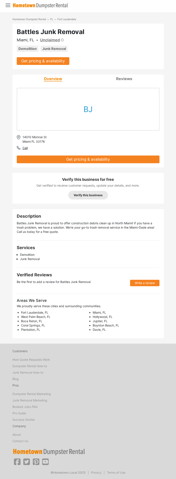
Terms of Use (116, 472)
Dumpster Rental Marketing (31, 394)
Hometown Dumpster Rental (29, 19)
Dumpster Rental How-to (29, 366)
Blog (15, 379)
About (16, 434)
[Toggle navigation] (7, 5)
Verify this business (88, 195)
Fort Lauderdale (66, 19)
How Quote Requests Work (31, 359)
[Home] (40, 5)
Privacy (96, 472)
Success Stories (23, 419)
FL (51, 19)
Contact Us (20, 441)
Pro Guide (19, 413)
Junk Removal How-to (27, 372)
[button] (17, 461)
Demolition (27, 48)
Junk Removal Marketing (29, 400)
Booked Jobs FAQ (25, 407)
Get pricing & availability (43, 61)
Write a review (145, 283)
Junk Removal (54, 48)
